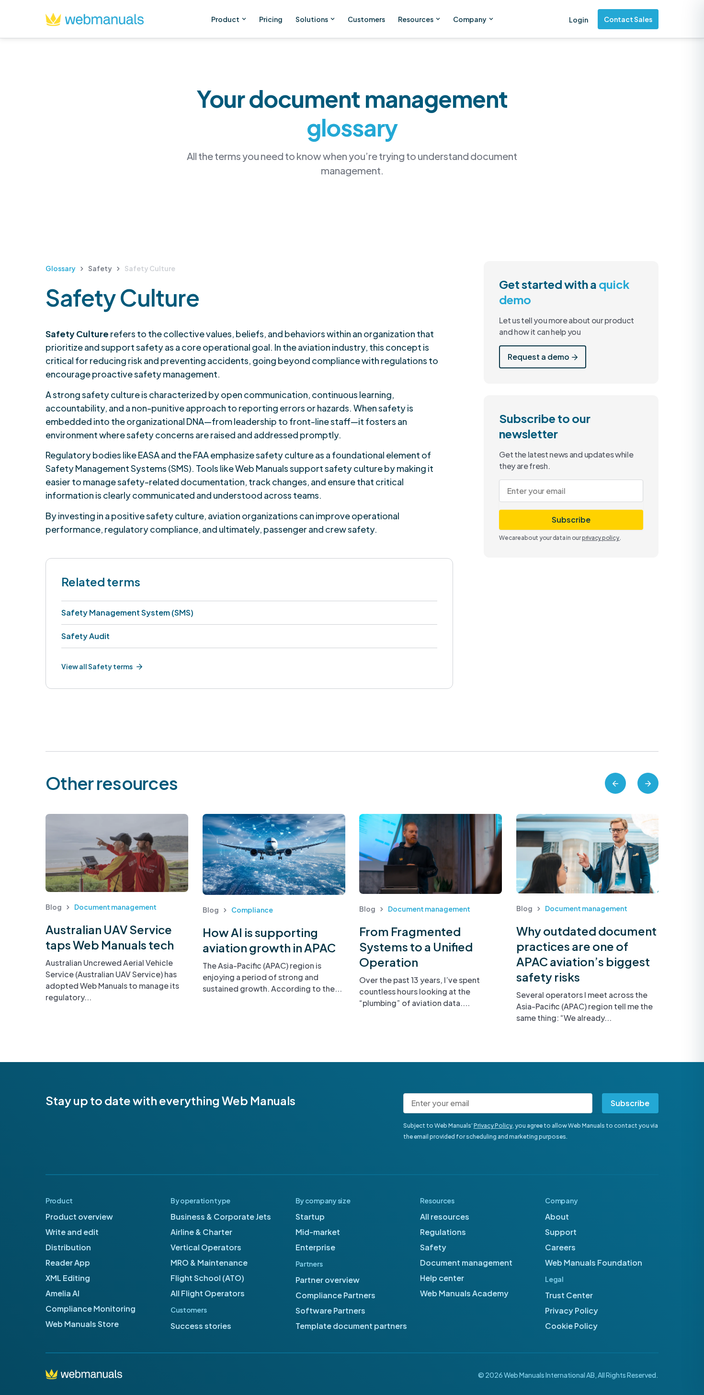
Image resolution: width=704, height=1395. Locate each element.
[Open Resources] (438, 19)
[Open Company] (491, 19)
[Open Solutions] (332, 19)
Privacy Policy (493, 1125)
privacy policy (601, 537)
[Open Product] (244, 19)
